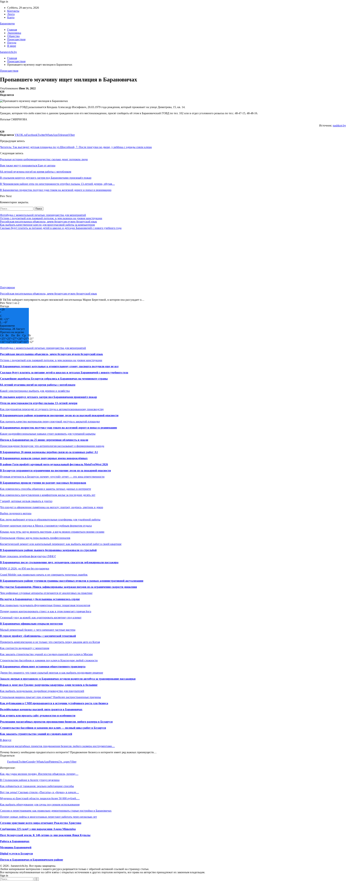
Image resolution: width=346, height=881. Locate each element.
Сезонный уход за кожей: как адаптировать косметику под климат (40, 617)
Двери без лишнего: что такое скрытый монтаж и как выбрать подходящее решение (51, 672)
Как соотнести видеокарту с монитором (24, 648)
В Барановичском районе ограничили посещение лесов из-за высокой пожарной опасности (59, 415)
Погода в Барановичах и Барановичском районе (31, 859)
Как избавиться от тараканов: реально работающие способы (37, 786)
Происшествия (16, 39)
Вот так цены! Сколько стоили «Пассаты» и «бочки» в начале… (39, 792)
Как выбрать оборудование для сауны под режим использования (39, 804)
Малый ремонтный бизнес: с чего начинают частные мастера (37, 629)
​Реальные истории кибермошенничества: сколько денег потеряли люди (44, 159)
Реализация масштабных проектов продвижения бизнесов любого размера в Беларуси (56, 721)
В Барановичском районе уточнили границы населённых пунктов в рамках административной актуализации (71, 580)
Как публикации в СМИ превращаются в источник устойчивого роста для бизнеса (54, 703)
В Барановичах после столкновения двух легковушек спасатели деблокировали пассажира (59, 562)
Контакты (13, 10)
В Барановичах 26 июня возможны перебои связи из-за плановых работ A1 (49, 452)
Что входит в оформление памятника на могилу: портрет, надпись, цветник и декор (51, 507)
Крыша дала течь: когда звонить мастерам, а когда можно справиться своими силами (52, 531)
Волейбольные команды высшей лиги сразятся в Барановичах (41, 709)
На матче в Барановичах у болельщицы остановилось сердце (40, 599)
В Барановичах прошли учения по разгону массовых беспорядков (43, 482)
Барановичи (7, 23)
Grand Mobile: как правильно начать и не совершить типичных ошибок (44, 574)
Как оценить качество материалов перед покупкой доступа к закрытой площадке (50, 421)
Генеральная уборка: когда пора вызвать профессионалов (35, 537)
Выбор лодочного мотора (15, 513)
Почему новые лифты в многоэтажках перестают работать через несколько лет (48, 816)
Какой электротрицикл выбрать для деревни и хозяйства (35, 390)
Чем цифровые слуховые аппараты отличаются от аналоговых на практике (46, 593)
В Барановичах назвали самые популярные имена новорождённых (44, 458)
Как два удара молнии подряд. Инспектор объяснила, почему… (39, 773)
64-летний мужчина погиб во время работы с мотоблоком (37, 384)
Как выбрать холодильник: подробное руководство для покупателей (42, 691)
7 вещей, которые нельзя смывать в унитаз (26, 501)
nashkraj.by (339, 125)
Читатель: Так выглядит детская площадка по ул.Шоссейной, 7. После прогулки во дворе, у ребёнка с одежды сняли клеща (76, 147)
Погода (11, 42)
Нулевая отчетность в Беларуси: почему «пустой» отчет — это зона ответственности (52, 476)
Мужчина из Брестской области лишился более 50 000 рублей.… (40, 798)
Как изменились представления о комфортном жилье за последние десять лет (47, 495)
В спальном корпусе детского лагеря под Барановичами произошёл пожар (48, 397)
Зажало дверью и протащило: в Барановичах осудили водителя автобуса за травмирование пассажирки (68, 678)
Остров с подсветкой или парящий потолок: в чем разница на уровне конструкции (51, 218)
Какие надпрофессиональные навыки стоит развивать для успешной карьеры (48, 433)
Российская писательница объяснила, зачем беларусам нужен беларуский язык (48, 221)
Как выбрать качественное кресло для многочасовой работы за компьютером (47, 224)
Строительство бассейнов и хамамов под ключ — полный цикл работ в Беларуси (53, 727)
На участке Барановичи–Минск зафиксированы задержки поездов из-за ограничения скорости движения (68, 586)
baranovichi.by (8, 52)
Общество (13, 36)
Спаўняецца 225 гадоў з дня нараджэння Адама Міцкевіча (38, 829)
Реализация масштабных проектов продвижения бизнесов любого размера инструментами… (57, 746)
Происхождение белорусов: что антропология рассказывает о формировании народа (52, 446)
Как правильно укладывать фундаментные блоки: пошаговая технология (45, 605)
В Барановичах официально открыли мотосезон (31, 623)
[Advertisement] (108, 258)
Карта (10, 17)
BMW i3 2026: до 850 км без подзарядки (24, 568)
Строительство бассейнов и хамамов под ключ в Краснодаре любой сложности (49, 660)
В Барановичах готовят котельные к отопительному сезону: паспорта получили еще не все (59, 366)
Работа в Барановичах (14, 841)
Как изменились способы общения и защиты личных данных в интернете (45, 488)
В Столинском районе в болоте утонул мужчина (29, 780)
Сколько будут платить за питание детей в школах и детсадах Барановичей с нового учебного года (60, 228)
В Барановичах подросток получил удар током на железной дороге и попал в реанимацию (58, 427)
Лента (11, 14)
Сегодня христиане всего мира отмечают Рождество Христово (40, 822)
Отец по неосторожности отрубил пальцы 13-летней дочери (38, 403)
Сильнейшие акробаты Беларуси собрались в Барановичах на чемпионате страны (54, 378)
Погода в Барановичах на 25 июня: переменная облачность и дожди (44, 439)
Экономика (14, 32)
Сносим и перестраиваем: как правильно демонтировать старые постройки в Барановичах (56, 810)
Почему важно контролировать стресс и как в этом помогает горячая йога (45, 611)
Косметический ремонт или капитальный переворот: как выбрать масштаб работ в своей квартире (60, 544)
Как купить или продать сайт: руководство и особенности (37, 715)
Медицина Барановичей (15, 847)
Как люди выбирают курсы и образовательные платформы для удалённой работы (50, 519)
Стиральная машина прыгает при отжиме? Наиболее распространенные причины (50, 697)
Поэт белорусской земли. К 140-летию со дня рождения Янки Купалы (45, 835)
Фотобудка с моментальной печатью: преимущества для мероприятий (43, 215)
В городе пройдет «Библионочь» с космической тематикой (38, 635)
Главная (12, 29)
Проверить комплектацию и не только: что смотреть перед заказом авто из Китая (50, 642)
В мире (11, 45)
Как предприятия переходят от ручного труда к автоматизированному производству (52, 409)
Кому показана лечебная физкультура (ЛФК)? (28, 556)
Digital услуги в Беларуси (16, 853)
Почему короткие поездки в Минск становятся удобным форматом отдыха (46, 525)
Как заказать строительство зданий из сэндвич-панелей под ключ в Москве (46, 654)
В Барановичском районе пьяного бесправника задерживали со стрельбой (48, 550)
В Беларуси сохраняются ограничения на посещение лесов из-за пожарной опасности (55, 470)
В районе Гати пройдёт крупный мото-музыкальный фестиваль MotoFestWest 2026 (54, 464)
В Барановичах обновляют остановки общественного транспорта (42, 666)
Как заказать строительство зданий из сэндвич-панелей (36, 733)
